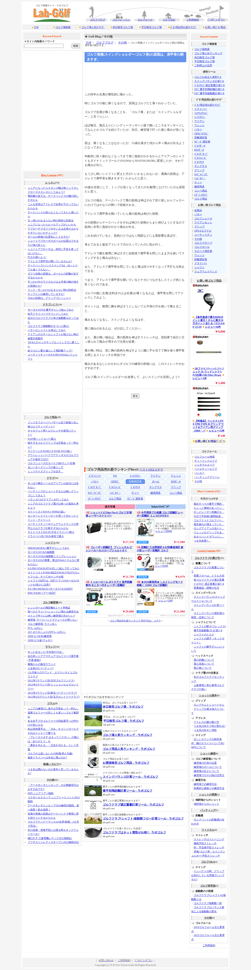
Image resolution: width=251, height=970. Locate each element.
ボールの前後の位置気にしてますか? (49, 236)
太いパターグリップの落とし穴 (45, 467)
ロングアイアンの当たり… (209, 528)
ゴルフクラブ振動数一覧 (208, 903)
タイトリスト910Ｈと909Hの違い (47, 511)
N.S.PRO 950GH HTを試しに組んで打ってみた (54, 568)
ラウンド (50, 646)
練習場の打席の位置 (205, 762)
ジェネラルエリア (204, 464)
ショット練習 (208, 753)
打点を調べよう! (37, 257)
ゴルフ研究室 (208, 885)
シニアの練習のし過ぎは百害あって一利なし (53, 708)
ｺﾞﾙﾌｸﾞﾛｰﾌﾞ (201, 153)
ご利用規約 (192, 19)
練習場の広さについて (206, 771)
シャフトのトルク (204, 634)
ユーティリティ (203, 234)
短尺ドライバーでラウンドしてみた (48, 313)
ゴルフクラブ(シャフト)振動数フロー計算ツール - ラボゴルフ (143, 818)
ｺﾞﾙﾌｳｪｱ (199, 162)
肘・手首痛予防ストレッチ (209, 847)
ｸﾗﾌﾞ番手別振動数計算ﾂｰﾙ (209, 93)
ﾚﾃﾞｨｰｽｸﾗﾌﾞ (201, 194)
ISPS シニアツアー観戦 (41, 793)
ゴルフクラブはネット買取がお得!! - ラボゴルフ (134, 832)
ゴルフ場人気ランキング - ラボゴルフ (127, 734)
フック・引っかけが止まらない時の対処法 (52, 289)
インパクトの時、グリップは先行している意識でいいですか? (207, 875)
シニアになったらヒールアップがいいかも (52, 224)
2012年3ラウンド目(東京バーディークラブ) (52, 692)
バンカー (199, 473)
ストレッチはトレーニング (209, 839)
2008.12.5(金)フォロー (40, 640)
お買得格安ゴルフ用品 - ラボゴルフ (126, 762)
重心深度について (204, 663)
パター (198, 129)
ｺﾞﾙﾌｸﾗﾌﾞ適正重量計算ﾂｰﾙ (209, 85)
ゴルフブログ (97, 19)
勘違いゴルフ (51, 764)
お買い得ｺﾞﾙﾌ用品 (215, 27)
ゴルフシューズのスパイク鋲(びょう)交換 (51, 463)
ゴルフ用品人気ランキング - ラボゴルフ (129, 748)
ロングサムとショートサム (209, 704)
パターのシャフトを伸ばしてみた (47, 330)
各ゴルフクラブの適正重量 (209, 579)
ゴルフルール (145, 19)
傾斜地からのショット (206, 803)
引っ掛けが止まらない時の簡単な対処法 (51, 220)
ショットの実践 (208, 794)
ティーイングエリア (205, 460)
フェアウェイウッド (205, 271)
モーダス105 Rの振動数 (41, 552)
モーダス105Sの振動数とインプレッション (52, 556)
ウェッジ (199, 125)
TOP (36, 27)
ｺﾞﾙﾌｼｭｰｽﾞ (200, 157)
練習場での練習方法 (205, 784)
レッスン (50, 182)
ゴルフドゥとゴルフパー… (209, 520)
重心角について (203, 667)
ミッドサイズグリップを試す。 (45, 471)
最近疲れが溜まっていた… (209, 524)
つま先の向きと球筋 (205, 730)
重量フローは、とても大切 (209, 575)
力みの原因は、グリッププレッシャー (49, 298)
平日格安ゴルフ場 (151, 27)
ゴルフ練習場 (50, 602)
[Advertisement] (52, 111)
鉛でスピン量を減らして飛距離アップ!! (50, 350)
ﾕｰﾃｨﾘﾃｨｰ (199, 117)
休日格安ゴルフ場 (123, 27)
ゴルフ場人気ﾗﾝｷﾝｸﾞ (93, 27)
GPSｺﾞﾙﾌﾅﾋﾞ (201, 133)
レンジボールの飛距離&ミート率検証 (49, 607)
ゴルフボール (202, 246)
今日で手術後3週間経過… (208, 516)
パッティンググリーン (207, 477)
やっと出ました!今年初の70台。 (46, 652)
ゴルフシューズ (203, 218)
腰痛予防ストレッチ (205, 843)
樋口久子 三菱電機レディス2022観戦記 (50, 838)
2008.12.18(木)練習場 (40, 636)
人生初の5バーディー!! (41, 668)
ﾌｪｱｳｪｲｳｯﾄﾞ (201, 113)
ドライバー (200, 109)
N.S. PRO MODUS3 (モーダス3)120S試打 (50, 588)
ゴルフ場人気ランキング (208, 53)
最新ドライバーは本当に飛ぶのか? (47, 757)
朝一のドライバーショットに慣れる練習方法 (53, 611)
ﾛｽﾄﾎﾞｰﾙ (199, 149)
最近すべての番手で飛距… (209, 503)
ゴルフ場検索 (63, 27)
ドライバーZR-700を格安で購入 (46, 536)
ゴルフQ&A (208, 861)
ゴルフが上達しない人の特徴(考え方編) (50, 753)
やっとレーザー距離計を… (209, 512)
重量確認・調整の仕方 (206, 587)
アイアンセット (203, 222)
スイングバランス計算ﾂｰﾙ (209, 81)
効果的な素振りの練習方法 (209, 788)
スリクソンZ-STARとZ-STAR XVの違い (50, 451)
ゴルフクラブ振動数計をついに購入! (48, 326)
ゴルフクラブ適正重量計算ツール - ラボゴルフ (133, 804)
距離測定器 (200, 137)
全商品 (198, 210)
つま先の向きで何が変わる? (210, 726)
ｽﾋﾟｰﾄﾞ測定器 (202, 141)
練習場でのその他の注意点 (209, 775)
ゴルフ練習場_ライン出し (42, 623)
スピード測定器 (203, 251)
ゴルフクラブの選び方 (207, 558)
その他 (50, 779)
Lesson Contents (206, 550)
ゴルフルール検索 (204, 456)
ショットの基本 (208, 695)
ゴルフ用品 (50, 417)
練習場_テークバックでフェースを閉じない (52, 619)
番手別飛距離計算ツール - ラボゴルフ (127, 790)
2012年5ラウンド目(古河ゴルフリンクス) (51, 680)
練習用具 (199, 186)
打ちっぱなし (35, 628)
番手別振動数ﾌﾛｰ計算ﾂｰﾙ (208, 630)
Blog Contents (49, 175)
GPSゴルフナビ (203, 230)
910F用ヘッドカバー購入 (42, 438)
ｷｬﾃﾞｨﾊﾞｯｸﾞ (201, 174)
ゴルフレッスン (121, 19)
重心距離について (204, 659)
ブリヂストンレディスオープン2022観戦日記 (53, 842)
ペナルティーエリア (205, 468)
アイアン (199, 121)
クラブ (50, 477)
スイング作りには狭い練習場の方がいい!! (51, 615)
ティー (198, 182)
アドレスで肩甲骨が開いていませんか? (50, 261)
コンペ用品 (200, 190)
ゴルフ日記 (169, 19)
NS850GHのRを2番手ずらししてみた (49, 548)
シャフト (50, 542)
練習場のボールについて (208, 767)
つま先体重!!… (202, 540)
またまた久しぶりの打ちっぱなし (47, 632)
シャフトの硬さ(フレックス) (210, 626)
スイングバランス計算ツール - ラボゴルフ (130, 776)
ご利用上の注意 (203, 65)
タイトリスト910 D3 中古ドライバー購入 (51, 532)
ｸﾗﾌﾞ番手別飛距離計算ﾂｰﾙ (209, 89)
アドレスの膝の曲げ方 (206, 722)
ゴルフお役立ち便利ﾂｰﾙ (207, 77)
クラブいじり (50, 304)
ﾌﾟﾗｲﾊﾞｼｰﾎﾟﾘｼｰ (216, 19)
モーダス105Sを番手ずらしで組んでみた (51, 309)
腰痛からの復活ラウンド (42, 664)
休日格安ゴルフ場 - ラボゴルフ (123, 706)
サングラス (200, 166)
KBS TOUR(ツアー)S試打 (42, 592)
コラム (51, 703)
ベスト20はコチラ (151, 469)
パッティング (208, 810)
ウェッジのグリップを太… (209, 532)
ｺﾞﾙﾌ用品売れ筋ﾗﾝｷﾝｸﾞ (183, 27)
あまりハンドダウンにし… (209, 536)
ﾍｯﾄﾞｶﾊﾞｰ (199, 178)
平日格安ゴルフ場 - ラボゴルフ (123, 720)
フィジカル (208, 829)
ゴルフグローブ (203, 242)
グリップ (199, 170)
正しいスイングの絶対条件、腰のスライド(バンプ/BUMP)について (207, 743)
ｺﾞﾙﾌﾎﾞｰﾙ (199, 145)
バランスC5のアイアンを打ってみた (48, 499)
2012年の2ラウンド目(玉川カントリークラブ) (53, 696)
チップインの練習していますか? (46, 294)
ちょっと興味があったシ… (209, 507)
